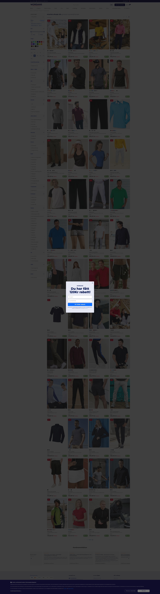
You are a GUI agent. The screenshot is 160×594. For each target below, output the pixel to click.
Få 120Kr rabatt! (80, 304)
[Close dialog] (92, 283)
